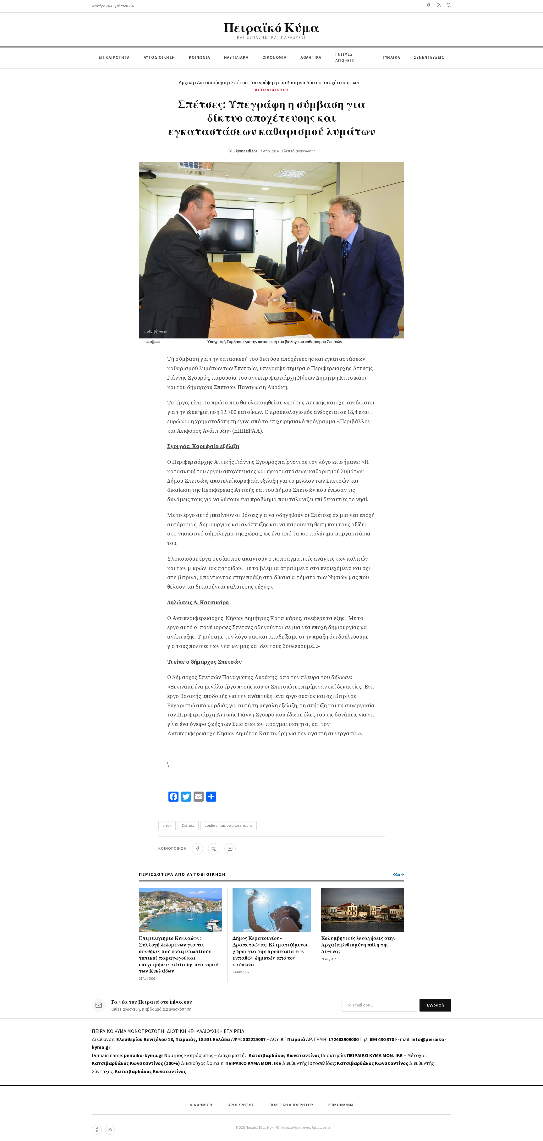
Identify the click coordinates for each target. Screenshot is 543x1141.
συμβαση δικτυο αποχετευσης (229, 825)
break (167, 825)
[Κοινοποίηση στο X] (213, 848)
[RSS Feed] (438, 6)
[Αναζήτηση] (448, 6)
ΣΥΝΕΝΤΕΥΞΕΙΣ (429, 57)
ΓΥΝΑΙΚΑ (391, 57)
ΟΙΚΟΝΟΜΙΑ (274, 57)
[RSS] (110, 1130)
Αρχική (186, 82)
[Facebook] (428, 6)
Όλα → (398, 874)
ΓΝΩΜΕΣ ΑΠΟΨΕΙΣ (344, 58)
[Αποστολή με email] (230, 848)
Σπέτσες (188, 825)
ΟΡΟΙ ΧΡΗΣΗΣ (241, 1105)
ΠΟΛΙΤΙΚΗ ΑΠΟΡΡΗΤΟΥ (291, 1105)
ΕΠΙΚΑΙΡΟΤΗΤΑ (114, 57)
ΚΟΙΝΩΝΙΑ (199, 57)
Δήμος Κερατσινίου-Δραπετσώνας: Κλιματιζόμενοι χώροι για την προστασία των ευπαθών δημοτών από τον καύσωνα (270, 951)
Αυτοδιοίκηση (212, 82)
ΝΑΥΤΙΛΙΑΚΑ (236, 57)
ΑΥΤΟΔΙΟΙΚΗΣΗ (159, 57)
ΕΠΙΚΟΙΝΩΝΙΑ (341, 1105)
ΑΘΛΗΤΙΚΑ (310, 57)
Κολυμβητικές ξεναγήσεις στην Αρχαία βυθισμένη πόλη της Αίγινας (358, 944)
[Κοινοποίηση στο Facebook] (197, 848)
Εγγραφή (435, 1005)
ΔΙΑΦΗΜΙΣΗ (200, 1105)
